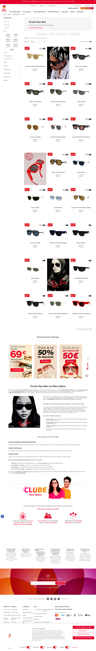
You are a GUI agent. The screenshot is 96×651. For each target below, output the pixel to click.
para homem (36, 471)
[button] (92, 11)
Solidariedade (7, 612)
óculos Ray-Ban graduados (19, 391)
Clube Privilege (51, 5)
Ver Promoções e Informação (35, 27)
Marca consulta (87, 8)
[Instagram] (58, 599)
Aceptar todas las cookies (83, 627)
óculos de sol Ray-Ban (82, 390)
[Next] (87, 358)
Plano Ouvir (14, 622)
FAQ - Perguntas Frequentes (40, 613)
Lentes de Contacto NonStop (15, 618)
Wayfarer (22, 465)
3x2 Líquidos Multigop (28, 618)
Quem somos (7, 609)
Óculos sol (52, 34)
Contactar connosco (38, 616)
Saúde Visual (14, 609)
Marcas (9, 14)
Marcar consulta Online (62, 606)
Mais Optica (33, 5)
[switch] (42, 647)
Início (5, 14)
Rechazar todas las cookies (83, 637)
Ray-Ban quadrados (43, 463)
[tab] (13, 22)
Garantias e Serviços (15, 615)
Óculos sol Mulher (74, 34)
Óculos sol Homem (62, 34)
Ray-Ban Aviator (49, 419)
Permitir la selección (83, 634)
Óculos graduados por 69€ (28, 621)
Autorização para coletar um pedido (42, 622)
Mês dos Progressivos (28, 612)
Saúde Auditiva (14, 612)
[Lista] (86, 42)
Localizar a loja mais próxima (63, 609)
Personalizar (83, 630)
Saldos (24, 615)
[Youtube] (51, 599)
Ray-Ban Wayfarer (69, 398)
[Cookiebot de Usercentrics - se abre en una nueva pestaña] (9, 648)
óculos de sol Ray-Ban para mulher (23, 471)
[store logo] (4, 9)
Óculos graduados (41, 34)
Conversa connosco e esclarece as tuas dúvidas (44, 610)
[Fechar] (94, 1)
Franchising (6, 622)
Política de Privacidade (53, 587)
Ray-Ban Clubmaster (51, 425)
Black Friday (25, 609)
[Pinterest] (55, 599)
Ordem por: (26, 41)
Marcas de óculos (16, 14)
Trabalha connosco (6, 618)
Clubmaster (28, 469)
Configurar (74, 647)
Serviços (42, 5)
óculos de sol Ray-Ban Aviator (55, 398)
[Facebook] (48, 599)
